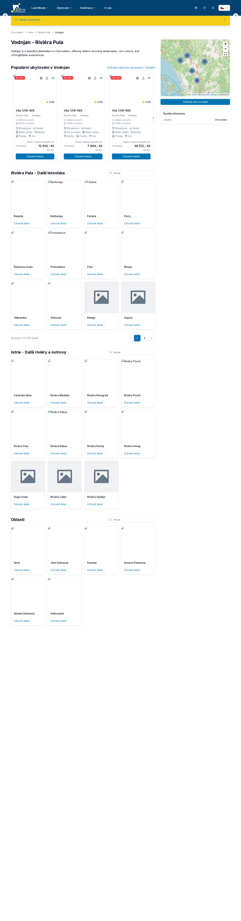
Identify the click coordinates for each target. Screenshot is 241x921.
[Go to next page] (151, 338)
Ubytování (63, 8)
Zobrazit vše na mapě (195, 101)
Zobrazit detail (35, 156)
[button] (197, 80)
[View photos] (41, 78)
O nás (107, 8)
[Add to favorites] (53, 78)
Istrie (30, 32)
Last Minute (38, 8)
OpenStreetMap (209, 94)
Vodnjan (36, 115)
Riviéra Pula (44, 32)
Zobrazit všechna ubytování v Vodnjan (131, 67)
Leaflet (193, 94)
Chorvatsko (17, 32)
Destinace (86, 8)
